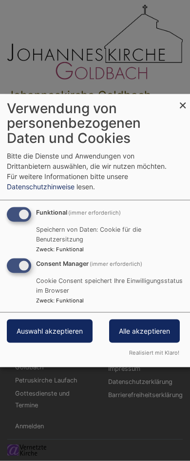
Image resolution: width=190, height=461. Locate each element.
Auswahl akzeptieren (50, 331)
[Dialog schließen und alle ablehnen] (182, 100)
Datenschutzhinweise (41, 186)
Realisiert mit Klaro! (154, 352)
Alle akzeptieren (144, 331)
